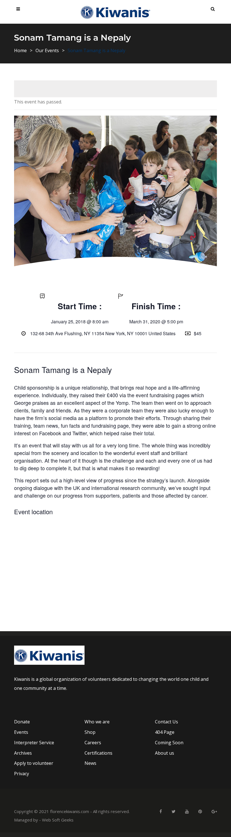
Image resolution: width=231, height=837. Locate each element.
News (90, 763)
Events (21, 732)
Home (20, 50)
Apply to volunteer (33, 763)
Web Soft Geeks (58, 820)
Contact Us (166, 722)
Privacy (21, 773)
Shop (90, 732)
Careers (93, 742)
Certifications (98, 753)
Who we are (97, 722)
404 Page (164, 732)
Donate (22, 722)
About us (164, 753)
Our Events (47, 50)
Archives (23, 753)
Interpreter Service (34, 742)
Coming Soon (169, 742)
